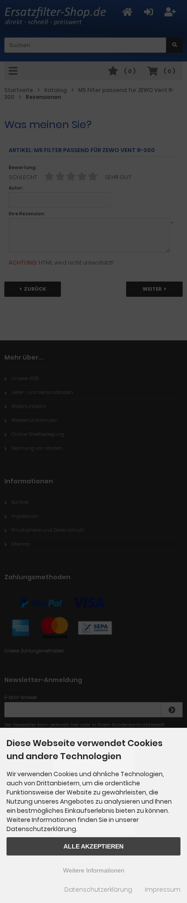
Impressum (162, 889)
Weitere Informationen (93, 870)
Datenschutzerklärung (98, 889)
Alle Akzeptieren (93, 846)
